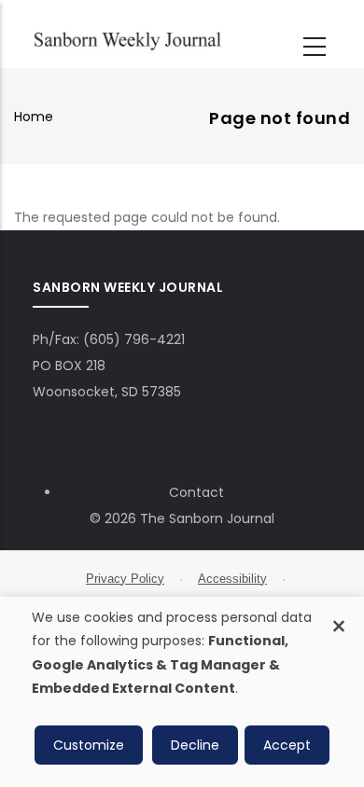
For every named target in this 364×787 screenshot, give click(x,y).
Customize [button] (88, 745)
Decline (195, 745)
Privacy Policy (125, 579)
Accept (287, 745)
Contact (196, 492)
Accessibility (232, 579)
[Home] (127, 38)
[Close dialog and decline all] (339, 616)
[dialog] (182, 692)
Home (33, 116)
